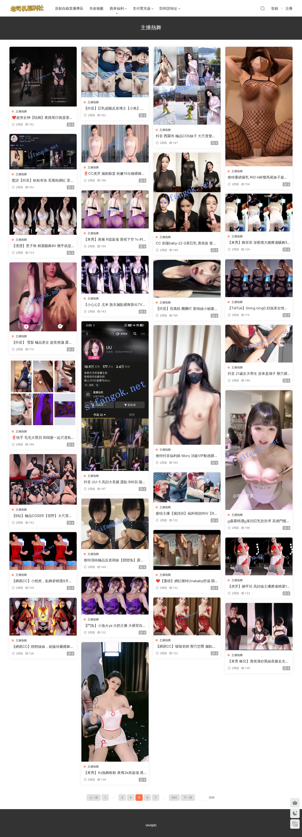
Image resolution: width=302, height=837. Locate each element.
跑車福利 (117, 8)
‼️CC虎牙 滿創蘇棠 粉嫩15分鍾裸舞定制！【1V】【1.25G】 (114, 173)
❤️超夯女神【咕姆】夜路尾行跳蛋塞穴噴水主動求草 (42, 117)
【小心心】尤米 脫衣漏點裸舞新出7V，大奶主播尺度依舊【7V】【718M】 (115, 304)
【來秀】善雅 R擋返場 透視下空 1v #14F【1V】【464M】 (115, 239)
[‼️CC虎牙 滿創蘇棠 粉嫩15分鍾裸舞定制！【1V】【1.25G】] (115, 143)
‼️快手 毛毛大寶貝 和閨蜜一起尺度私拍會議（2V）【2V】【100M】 (41, 437)
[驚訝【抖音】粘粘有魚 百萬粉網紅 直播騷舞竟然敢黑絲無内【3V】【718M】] (43, 151)
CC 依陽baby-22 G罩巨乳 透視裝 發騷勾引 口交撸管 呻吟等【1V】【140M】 (186, 243)
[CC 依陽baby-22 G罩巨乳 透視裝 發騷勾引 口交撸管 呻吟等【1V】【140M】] (187, 192)
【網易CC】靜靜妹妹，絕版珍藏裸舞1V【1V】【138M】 (43, 646)
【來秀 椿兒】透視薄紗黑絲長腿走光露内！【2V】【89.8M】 (258, 661)
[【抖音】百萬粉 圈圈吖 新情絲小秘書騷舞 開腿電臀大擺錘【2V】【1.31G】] (187, 279)
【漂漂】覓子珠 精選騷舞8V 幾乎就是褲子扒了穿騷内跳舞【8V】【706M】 (42, 245)
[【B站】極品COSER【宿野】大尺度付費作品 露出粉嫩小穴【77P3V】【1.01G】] (43, 479)
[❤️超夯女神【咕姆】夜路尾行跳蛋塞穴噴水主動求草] (43, 77)
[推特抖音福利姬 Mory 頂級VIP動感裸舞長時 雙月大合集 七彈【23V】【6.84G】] (187, 385)
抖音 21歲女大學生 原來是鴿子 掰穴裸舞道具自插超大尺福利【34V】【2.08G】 (258, 373)
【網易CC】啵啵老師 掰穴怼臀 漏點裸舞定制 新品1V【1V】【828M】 (186, 646)
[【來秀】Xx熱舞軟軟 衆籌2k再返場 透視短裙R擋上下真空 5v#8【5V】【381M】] (115, 702)
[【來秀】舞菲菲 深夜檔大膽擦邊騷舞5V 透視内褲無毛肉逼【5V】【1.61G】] (259, 212)
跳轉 (211, 797)
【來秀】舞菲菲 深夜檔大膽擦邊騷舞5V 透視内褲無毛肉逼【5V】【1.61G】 (259, 242)
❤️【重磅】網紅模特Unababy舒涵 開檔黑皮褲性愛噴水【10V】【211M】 (187, 581)
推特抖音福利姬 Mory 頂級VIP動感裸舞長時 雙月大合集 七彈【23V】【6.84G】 (187, 455)
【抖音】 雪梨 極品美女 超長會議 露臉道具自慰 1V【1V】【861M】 (42, 342)
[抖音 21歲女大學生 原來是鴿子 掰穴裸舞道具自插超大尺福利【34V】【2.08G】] (259, 344)
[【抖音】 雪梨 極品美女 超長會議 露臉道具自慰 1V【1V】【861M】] (43, 296)
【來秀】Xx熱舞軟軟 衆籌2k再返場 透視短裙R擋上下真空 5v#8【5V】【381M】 (114, 772)
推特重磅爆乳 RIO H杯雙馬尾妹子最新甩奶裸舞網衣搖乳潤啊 (258, 177)
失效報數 (96, 8)
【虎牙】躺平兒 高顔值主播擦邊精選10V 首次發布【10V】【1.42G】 (258, 586)
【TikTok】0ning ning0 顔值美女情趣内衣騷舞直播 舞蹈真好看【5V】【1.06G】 (258, 308)
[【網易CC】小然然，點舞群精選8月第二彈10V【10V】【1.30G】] (43, 551)
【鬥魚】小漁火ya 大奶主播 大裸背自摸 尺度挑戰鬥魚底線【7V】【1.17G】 (115, 625)
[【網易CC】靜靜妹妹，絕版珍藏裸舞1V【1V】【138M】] (43, 617)
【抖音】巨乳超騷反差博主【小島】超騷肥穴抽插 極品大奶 (114, 108)
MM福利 (151, 825)
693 (174, 797)
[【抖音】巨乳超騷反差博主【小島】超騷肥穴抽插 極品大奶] (115, 72)
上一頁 (93, 797)
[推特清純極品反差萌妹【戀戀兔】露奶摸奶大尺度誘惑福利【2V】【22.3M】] (115, 524)
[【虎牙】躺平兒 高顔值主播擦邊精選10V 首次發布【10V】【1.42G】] (259, 556)
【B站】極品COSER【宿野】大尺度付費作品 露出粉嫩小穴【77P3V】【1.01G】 (42, 515)
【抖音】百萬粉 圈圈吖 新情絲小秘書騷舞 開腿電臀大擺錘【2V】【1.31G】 (187, 308)
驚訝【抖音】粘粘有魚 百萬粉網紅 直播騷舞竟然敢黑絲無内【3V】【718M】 (43, 180)
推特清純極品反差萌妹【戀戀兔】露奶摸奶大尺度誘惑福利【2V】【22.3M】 (114, 560)
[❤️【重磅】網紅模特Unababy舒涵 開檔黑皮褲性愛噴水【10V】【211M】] (187, 550)
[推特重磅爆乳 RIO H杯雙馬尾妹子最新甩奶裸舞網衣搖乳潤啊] (259, 106)
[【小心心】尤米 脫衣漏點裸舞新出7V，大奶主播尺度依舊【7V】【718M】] (115, 275)
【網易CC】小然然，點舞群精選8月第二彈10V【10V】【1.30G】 (42, 581)
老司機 (27, 8)
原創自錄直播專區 (69, 8)
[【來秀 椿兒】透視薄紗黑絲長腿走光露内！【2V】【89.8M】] (259, 626)
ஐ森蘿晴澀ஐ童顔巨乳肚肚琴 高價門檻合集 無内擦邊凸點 (259, 521)
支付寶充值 (142, 8)
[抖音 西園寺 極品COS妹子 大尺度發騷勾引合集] (187, 86)
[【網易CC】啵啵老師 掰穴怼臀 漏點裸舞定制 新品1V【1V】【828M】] (187, 616)
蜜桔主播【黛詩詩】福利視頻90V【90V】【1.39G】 (186, 513)
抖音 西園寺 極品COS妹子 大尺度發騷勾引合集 (186, 136)
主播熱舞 (21, 111)
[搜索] (262, 8)
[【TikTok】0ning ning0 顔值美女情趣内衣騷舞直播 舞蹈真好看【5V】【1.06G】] (259, 278)
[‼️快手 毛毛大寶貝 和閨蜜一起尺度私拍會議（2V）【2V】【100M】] (43, 393)
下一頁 (188, 797)
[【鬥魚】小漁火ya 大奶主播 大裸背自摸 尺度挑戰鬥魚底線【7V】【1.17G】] (115, 596)
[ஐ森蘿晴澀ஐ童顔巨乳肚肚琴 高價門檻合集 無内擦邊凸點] (259, 450)
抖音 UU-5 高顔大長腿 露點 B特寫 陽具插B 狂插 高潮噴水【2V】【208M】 (115, 482)
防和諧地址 (168, 8)
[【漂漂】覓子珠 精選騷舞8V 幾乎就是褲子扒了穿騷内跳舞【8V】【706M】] (43, 216)
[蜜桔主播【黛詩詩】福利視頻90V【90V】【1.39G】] (187, 487)
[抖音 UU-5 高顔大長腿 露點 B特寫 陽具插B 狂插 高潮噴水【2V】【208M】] (115, 396)
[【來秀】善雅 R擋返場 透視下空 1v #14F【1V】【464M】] (115, 209)
